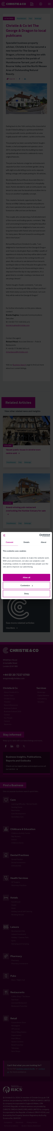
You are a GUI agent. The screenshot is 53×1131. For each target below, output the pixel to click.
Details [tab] (27, 542)
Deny (26, 593)
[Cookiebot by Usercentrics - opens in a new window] (39, 535)
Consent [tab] (9, 542)
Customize (25, 585)
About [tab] (43, 542)
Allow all (26, 577)
